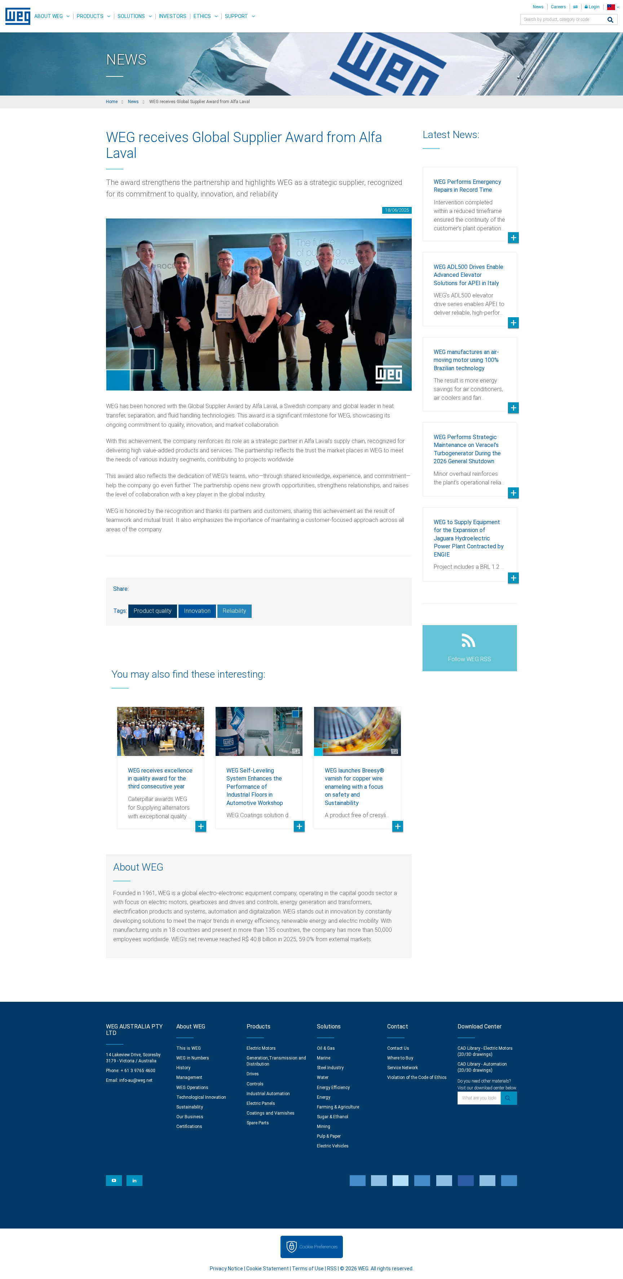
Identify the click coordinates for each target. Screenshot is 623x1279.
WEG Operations (192, 1087)
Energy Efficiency (333, 1087)
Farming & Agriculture (338, 1107)
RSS (332, 1268)
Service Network (402, 1067)
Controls (255, 1084)
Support (236, 16)
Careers (558, 6)
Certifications (189, 1126)
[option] (160, 762)
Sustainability (189, 1107)
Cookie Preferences (318, 1246)
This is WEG (188, 1048)
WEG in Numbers (192, 1058)
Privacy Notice (226, 1268)
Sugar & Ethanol (332, 1116)
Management (189, 1077)
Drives (253, 1073)
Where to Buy (400, 1058)
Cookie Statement (267, 1268)
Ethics (202, 16)
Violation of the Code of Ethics (417, 1077)
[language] (613, 7)
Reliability (234, 610)
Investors (172, 16)
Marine (323, 1058)
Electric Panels (261, 1103)
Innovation (197, 610)
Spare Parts (258, 1122)
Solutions (131, 16)
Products (90, 16)
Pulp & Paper (329, 1136)
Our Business (189, 1116)
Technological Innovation (201, 1097)
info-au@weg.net (136, 1080)
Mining (323, 1126)
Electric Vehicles (333, 1146)
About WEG (48, 16)
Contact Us (398, 1048)
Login (594, 6)
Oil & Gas (326, 1048)
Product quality (153, 610)
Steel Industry (330, 1067)
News (538, 6)
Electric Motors (261, 1048)
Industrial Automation (268, 1093)
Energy (323, 1097)
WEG (15, 16)
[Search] (610, 20)
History (183, 1067)
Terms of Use (308, 1268)
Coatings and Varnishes (271, 1113)
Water (322, 1077)
